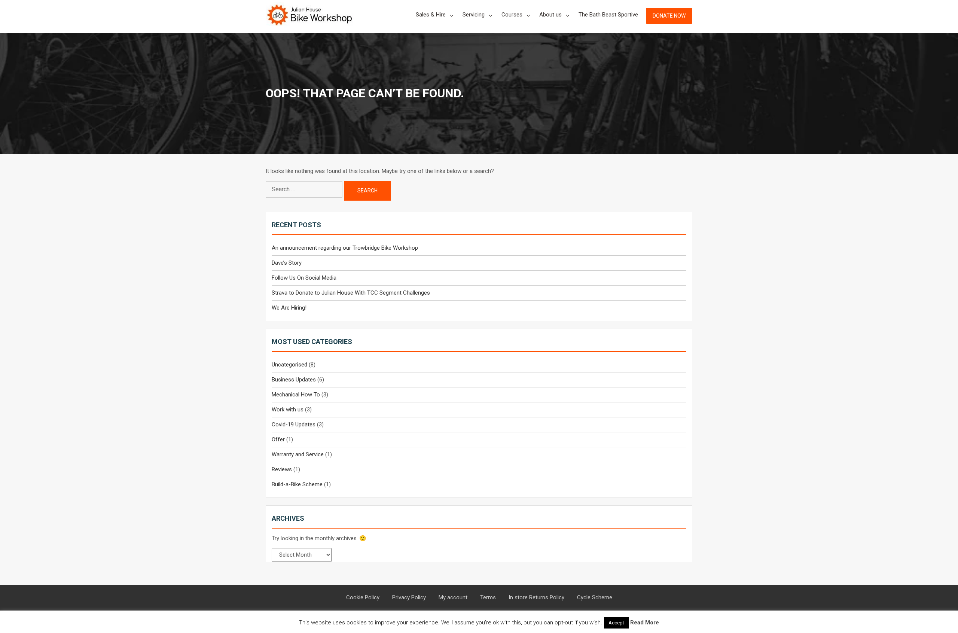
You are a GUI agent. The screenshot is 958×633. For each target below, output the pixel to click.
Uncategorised (289, 364)
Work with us (287, 409)
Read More (644, 622)
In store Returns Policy (536, 597)
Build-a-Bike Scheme (297, 484)
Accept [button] (616, 623)
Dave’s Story (287, 262)
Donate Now (669, 16)
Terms (488, 597)
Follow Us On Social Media (304, 277)
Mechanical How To (296, 394)
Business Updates (294, 379)
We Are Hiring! (289, 307)
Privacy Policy (409, 597)
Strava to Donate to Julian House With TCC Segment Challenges (351, 292)
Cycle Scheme (594, 597)
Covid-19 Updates (293, 424)
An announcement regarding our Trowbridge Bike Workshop (345, 247)
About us (550, 14)
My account (453, 597)
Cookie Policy (362, 597)
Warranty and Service (298, 454)
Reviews (282, 469)
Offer (278, 439)
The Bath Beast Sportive (608, 14)
